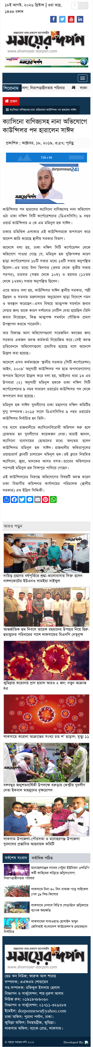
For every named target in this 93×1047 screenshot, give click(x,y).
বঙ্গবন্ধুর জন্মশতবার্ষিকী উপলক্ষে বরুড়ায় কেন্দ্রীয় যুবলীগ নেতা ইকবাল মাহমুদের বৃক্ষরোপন (44, 787)
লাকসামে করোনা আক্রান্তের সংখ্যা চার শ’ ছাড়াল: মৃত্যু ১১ (46, 736)
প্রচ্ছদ (13, 101)
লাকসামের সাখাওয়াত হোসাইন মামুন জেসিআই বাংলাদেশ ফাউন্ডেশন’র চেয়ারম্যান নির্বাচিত (45, 926)
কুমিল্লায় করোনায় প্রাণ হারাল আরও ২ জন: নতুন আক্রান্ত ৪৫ (44, 685)
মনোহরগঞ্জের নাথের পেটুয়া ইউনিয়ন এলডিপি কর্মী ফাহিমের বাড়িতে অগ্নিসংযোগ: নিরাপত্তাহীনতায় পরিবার (46, 873)
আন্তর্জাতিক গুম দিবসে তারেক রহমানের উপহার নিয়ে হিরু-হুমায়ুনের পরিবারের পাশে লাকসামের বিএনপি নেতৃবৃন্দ (46, 632)
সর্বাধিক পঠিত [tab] (42, 858)
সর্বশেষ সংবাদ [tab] (16, 858)
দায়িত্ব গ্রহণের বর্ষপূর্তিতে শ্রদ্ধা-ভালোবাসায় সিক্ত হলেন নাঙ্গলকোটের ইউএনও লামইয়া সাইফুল (42, 578)
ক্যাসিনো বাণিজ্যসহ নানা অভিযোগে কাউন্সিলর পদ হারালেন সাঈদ (43, 110)
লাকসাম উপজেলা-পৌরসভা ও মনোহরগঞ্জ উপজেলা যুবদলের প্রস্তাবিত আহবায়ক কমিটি (41, 841)
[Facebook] (53, 19)
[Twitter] (62, 19)
